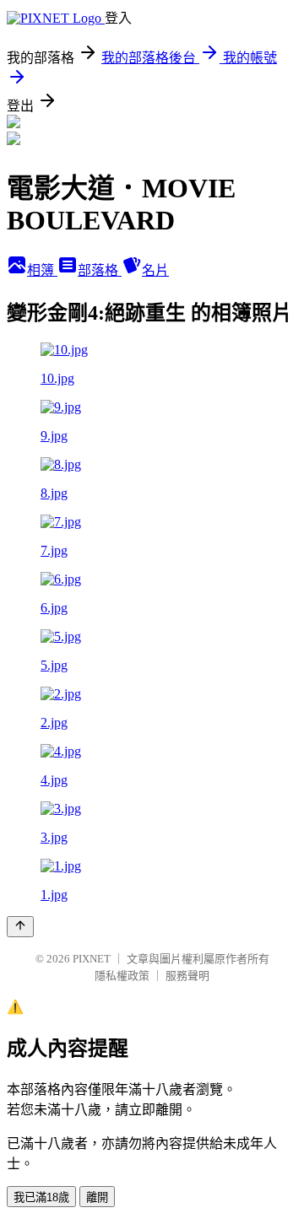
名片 (155, 270)
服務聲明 (187, 975)
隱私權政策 (122, 975)
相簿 (42, 270)
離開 (97, 1197)
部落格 (100, 270)
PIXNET (92, 958)
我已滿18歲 (41, 1197)
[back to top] (20, 926)
